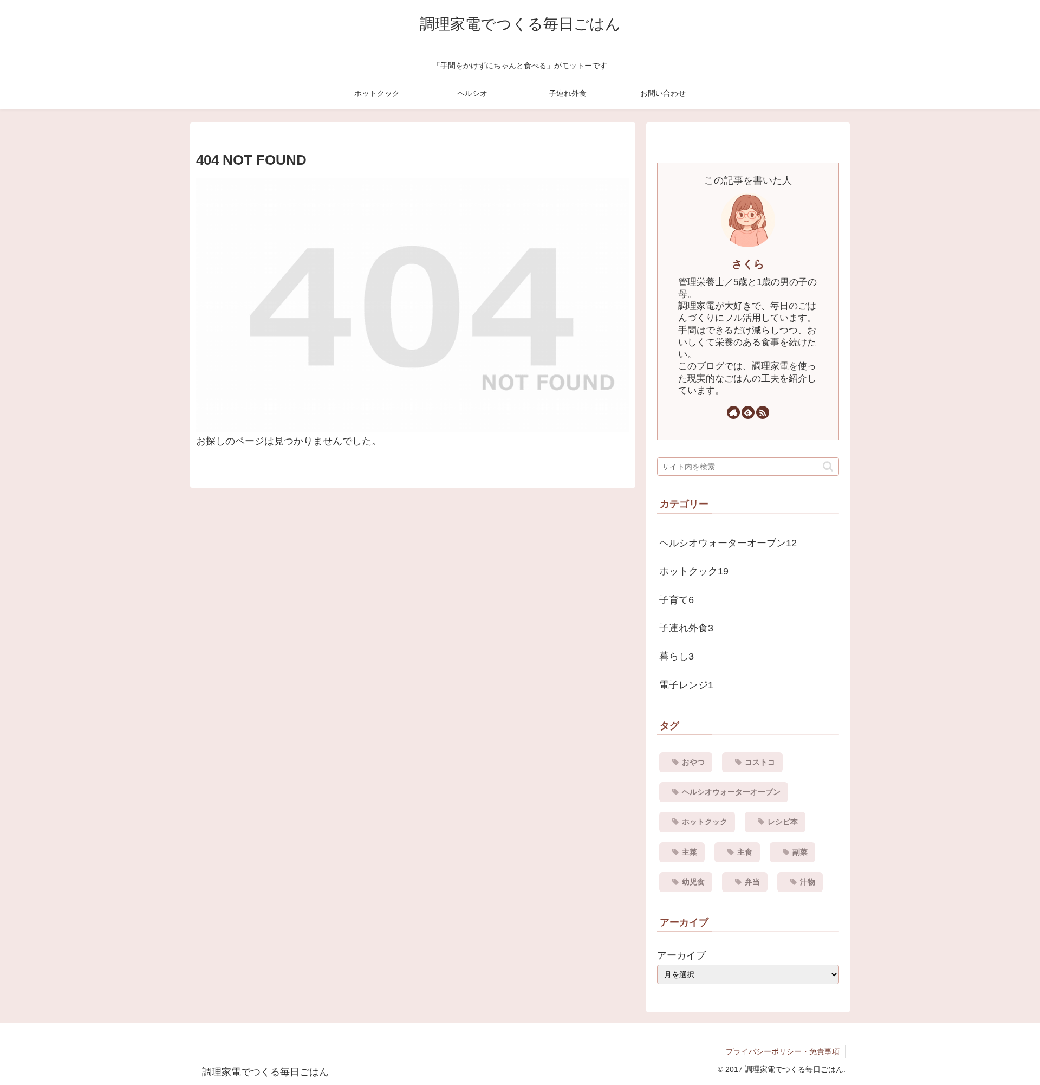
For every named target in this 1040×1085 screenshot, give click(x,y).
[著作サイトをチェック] (733, 412)
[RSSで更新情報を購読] (762, 412)
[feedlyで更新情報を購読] (748, 412)
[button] (827, 466)
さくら (748, 264)
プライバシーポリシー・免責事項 (783, 1051)
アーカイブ (681, 955)
